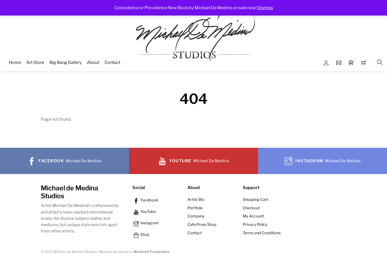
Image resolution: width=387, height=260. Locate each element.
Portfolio (195, 208)
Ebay (145, 234)
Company (196, 216)
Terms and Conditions (262, 233)
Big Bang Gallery (65, 62)
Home (15, 62)
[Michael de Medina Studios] (194, 35)
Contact (112, 62)
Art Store (35, 62)
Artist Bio (195, 199)
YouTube (148, 211)
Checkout (251, 208)
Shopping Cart (255, 199)
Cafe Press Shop (201, 224)
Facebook (149, 200)
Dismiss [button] (265, 7)
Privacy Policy (255, 224)
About (93, 62)
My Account (253, 216)
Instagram (149, 223)
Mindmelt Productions (151, 252)
